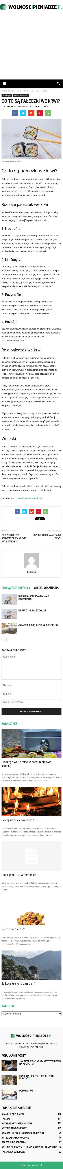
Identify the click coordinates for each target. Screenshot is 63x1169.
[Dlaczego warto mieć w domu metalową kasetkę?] (31, 743)
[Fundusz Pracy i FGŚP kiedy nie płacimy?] (9, 1080)
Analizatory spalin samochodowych (23, 1133)
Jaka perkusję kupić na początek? (38, 625)
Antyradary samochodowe (17, 1123)
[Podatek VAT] (9, 1095)
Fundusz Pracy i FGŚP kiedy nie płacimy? (37, 1077)
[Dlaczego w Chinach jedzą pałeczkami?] (9, 599)
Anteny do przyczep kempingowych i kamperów (29, 1147)
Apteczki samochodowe (15, 1137)
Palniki (6, 1118)
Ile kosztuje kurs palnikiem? (19, 983)
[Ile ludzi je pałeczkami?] (9, 614)
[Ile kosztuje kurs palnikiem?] (31, 965)
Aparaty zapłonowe (13, 1114)
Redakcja (11, 106)
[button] (58, 83)
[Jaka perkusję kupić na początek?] (9, 628)
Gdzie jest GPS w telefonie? (19, 875)
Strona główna (8, 91)
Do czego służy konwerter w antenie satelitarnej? (14, 538)
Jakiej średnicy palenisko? (18, 820)
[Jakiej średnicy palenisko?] (31, 801)
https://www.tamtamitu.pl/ (29, 498)
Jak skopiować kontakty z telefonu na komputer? (40, 1062)
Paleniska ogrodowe (13, 1151)
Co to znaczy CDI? (13, 929)
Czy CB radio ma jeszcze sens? (47, 537)
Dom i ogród (6, 96)
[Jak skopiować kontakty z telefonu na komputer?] (9, 1065)
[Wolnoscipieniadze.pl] (31, 7)
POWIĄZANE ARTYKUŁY (16, 588)
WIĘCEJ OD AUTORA (46, 588)
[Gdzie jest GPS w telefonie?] (31, 856)
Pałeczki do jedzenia (21, 96)
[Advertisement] (31, 46)
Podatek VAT (26, 1090)
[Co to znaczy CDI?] (31, 910)
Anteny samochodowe (14, 1128)
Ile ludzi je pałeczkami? (32, 610)
